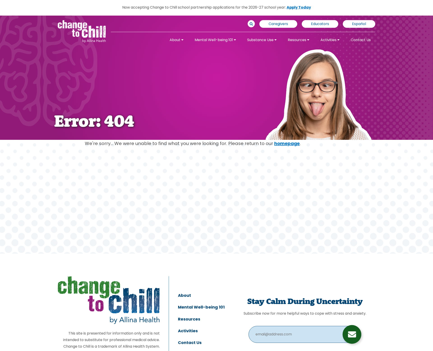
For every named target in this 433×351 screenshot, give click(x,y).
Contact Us (361, 40)
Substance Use (260, 40)
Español (359, 24)
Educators (320, 24)
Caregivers (278, 24)
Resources (297, 40)
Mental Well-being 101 (214, 40)
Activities (328, 40)
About (175, 40)
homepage (287, 144)
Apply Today (299, 7)
